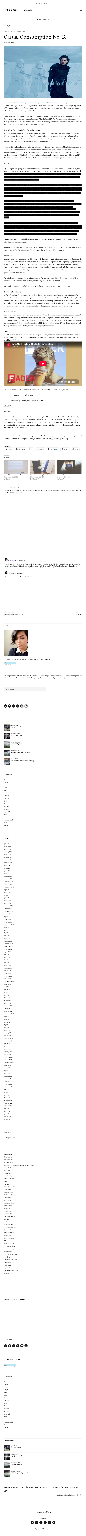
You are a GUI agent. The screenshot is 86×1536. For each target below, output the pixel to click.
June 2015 (7, 989)
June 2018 (7, 914)
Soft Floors (7, 1257)
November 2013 (8, 1041)
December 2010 (8, 1103)
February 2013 (8, 1052)
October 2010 (8, 1106)
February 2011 (8, 1100)
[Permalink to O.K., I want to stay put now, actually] (7, 761)
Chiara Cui (7, 1181)
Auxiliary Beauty (8, 1170)
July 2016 (6, 954)
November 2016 (8, 946)
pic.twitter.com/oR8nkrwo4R (21, 395)
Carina (12, 42)
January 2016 (8, 971)
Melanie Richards (9, 1238)
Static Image (8, 1265)
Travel (5, 814)
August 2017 (7, 927)
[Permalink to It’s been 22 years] (7, 744)
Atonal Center (8, 1168)
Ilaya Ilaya (6, 1219)
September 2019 (9, 887)
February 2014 (8, 1033)
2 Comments (26, 32)
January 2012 (8, 1079)
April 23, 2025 (15, 725)
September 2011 (8, 1087)
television (78, 490)
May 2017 (6, 933)
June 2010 (7, 1111)
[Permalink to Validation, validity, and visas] (7, 753)
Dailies (6, 785)
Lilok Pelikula (7, 1230)
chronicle (31, 490)
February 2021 (8, 857)
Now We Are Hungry (9, 1249)
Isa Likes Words (8, 1224)
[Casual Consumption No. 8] (16, 467)
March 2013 (7, 1049)
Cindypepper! (8, 1184)
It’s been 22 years (16, 744)
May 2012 (6, 1070)
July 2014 (6, 1019)
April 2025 (7, 844)
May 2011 (6, 1092)
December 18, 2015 (35, 401)
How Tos (6, 798)
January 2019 (8, 903)
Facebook (13, 707)
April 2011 (6, 1095)
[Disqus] (43, 529)
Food (5, 793)
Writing (6, 825)
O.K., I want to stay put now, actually (22, 761)
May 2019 (6, 895)
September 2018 (9, 911)
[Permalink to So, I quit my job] (7, 727)
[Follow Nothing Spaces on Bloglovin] (10, 664)
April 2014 (7, 1027)
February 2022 (8, 852)
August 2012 (7, 1065)
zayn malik (18, 492)
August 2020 (8, 862)
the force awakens (9, 492)
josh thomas (55, 490)
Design (6, 787)
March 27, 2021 (15, 759)
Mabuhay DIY (7, 1235)
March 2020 (7, 873)
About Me (47, 3)
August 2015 (7, 984)
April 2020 (7, 871)
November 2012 (8, 1057)
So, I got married (16, 735)
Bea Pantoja (7, 1173)
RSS (26, 707)
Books (6, 782)
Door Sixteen (8, 1197)
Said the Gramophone (10, 1254)
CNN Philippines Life (10, 1187)
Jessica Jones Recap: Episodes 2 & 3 (13, 613)
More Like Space (9, 1243)
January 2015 (8, 1003)
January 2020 (8, 879)
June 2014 (7, 1022)
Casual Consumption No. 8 (14, 475)
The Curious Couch (9, 1195)
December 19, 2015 (16, 32)
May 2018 (6, 916)
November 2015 (8, 976)
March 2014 (7, 1030)
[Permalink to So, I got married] (7, 736)
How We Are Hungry (9, 1216)
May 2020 (7, 868)
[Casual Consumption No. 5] (69, 467)
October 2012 (8, 1060)
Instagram (9, 707)
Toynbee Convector (10, 1268)
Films (6, 26)
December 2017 (8, 919)
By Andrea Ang (8, 1176)
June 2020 (7, 865)
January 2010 (8, 1116)
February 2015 (8, 1000)
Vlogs (5, 822)
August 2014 (7, 1016)
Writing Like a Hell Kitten (11, 1270)
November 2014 (8, 1008)
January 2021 (8, 860)
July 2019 (6, 890)
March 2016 (7, 965)
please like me (64, 490)
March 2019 (7, 900)
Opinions (6, 806)
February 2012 (8, 1076)
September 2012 (9, 1062)
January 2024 (8, 849)
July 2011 (6, 1089)
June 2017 (7, 930)
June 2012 (7, 1068)
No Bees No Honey (9, 1246)
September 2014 (9, 1014)
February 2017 (8, 941)
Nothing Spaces (12, 10)
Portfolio (39, 3)
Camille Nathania (9, 1178)
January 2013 (8, 1054)
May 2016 (6, 960)
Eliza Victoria (7, 1200)
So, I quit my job (16, 727)
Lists (5, 801)
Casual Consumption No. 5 (67, 475)
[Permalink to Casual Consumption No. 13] (43, 97)
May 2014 (6, 1025)
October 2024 (8, 846)
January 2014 (8, 1035)
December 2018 (8, 906)
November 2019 (8, 884)
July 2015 (6, 987)
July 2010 (6, 1108)
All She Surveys (8, 1162)
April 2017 (7, 935)
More (48, 659)
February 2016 (8, 968)
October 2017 (8, 922)
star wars (72, 490)
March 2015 (7, 997)
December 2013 (8, 1038)
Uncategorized (8, 820)
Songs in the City (9, 1262)
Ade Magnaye (8, 1154)
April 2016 (7, 962)
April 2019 (7, 898)
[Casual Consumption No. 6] (42, 467)
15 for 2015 (78, 613)
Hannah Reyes (8, 1211)
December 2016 (8, 943)
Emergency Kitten (9, 1203)
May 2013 (6, 1046)
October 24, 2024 (15, 733)
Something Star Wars (10, 1259)
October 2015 (8, 979)
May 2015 (6, 992)
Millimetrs (7, 1241)
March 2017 (7, 938)
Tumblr (17, 707)
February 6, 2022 (15, 750)
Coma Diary (7, 1189)
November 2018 (8, 908)
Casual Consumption (27, 116)
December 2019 (8, 881)
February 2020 (8, 876)
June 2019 (7, 892)
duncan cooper (38, 490)
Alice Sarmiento (8, 1160)
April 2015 (7, 995)
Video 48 (6, 1273)
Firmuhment (7, 1208)
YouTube (21, 707)
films (49, 490)
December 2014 (8, 1006)
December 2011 (8, 1081)
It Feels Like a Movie (10, 1227)
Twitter (5, 707)
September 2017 (9, 925)
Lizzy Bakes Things (9, 1232)
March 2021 (7, 854)
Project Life (7, 812)
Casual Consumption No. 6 (40, 475)
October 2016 (8, 949)
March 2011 (7, 1098)
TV (10, 26)
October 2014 (8, 1011)
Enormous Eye (8, 1206)
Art (4, 779)
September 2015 (9, 981)
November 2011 (8, 1084)
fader (45, 490)
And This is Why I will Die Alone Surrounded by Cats (19, 1165)
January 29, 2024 (15, 742)
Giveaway (6, 795)
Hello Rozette (8, 1214)
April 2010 (7, 1114)
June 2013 (7, 1043)
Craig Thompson (9, 1192)
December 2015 (8, 973)
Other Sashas (8, 1251)
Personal (6, 809)
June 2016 (7, 957)
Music (5, 803)
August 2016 (7, 952)
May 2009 (7, 1119)
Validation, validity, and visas (20, 752)
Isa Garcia (7, 1222)
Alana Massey (8, 1157)
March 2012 (7, 1073)
